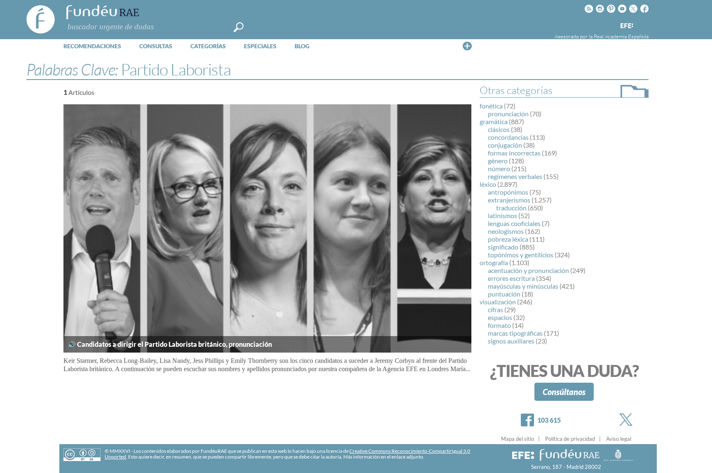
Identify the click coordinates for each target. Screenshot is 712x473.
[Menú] (467, 45)
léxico (488, 184)
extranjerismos (509, 200)
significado (503, 247)
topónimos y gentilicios (520, 255)
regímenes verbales (515, 176)
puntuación (504, 294)
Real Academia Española (621, 36)
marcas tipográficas (515, 333)
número (499, 168)
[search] (239, 27)
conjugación (505, 145)
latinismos (502, 215)
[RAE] (643, 24)
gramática (494, 121)
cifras (495, 309)
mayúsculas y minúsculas (523, 286)
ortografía (494, 262)
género (498, 161)
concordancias (508, 137)
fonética (491, 106)
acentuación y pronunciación (528, 270)
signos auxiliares (511, 341)
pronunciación (508, 114)
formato (499, 325)
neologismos (506, 231)
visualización (498, 302)
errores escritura (511, 278)
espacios (500, 317)
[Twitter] (627, 419)
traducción (511, 208)
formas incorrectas (514, 153)
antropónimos (508, 192)
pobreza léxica (508, 239)
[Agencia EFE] (626, 26)
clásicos (499, 129)
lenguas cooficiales (514, 223)
